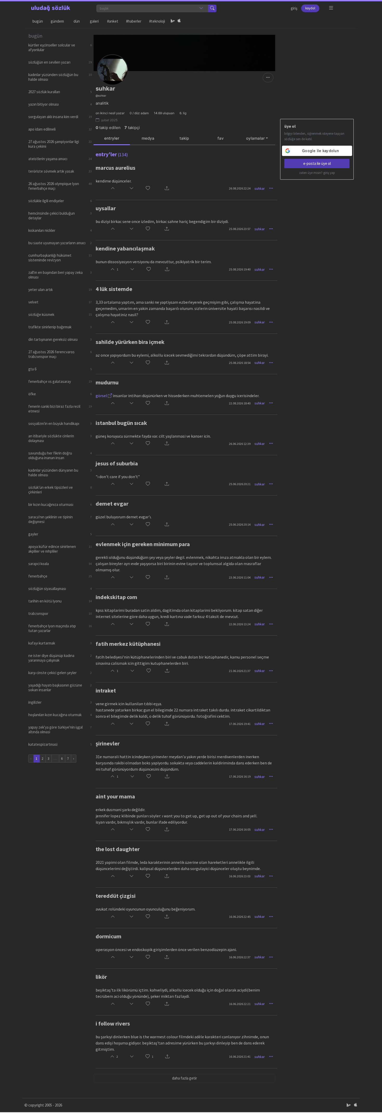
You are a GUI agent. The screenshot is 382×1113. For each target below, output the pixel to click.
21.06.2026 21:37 (240, 671)
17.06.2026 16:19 (240, 776)
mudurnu (107, 382)
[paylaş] (166, 188)
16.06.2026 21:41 (240, 1056)
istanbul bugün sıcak (121, 422)
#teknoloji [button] (157, 21)
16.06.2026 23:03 (240, 876)
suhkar (259, 188)
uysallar (106, 208)
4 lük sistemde (114, 289)
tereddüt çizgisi (116, 895)
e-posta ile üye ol (317, 163)
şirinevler (108, 743)
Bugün (37, 21)
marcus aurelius (115, 167)
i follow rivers (113, 1023)
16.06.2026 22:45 (240, 917)
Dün (77, 21)
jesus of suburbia (117, 463)
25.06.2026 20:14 (240, 524)
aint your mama (115, 796)
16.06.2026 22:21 (240, 1004)
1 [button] (152, 1056)
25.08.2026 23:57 (240, 229)
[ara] (212, 8)
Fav (221, 138)
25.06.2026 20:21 (240, 484)
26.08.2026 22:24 (240, 188)
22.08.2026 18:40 (240, 403)
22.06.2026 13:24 (240, 624)
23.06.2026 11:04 (240, 577)
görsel (102, 395)
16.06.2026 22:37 (240, 957)
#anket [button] (112, 21)
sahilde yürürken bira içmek (130, 341)
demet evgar (112, 503)
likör (101, 976)
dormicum (108, 936)
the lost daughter (118, 849)
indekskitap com (116, 597)
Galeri (94, 21)
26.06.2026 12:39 (240, 444)
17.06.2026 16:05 (240, 829)
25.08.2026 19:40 (240, 269)
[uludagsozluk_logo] (50, 8)
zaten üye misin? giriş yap (317, 173)
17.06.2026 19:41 (240, 724)
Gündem (57, 21)
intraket (106, 690)
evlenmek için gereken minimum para (143, 544)
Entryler (111, 138)
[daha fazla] (331, 7)
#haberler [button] (133, 21)
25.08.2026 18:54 (240, 363)
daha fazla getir (184, 1078)
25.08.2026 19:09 (240, 322)
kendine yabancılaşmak (125, 248)
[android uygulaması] (173, 21)
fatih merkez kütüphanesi (128, 643)
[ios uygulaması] (179, 21)
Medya (148, 138)
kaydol (310, 8)
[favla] (148, 189)
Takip (184, 138)
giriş (294, 8)
